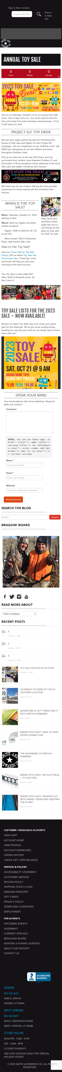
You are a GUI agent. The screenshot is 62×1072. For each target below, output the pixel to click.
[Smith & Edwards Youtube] (26, 596)
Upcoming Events (16, 923)
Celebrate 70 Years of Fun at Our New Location (37, 691)
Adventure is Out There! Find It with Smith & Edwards (39, 712)
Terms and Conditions (19, 906)
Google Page (24, 1053)
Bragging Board (15, 938)
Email (10, 473)
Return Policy (13, 882)
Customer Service (16, 877)
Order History (14, 855)
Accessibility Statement (20, 872)
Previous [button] (5, 561)
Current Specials (16, 933)
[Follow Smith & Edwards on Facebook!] (4, 596)
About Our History (17, 948)
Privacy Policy (14, 901)
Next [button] (56, 561)
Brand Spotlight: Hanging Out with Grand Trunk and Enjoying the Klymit (40, 799)
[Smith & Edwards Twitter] (11, 596)
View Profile (12, 845)
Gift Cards (11, 896)
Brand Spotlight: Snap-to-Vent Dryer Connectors (39, 734)
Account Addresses (17, 850)
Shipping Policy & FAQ (18, 886)
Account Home (14, 840)
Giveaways (11, 928)
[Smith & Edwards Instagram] (19, 596)
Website (10, 485)
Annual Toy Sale (22, 59)
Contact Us (11, 953)
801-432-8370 (11, 1016)
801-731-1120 (11, 993)
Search (55, 517)
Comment (11, 409)
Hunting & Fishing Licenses (22, 943)
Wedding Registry (16, 892)
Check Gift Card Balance (21, 860)
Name (10, 460)
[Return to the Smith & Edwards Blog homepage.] (6, 43)
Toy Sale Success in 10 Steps (37, 667)
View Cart (10, 835)
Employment (12, 911)
